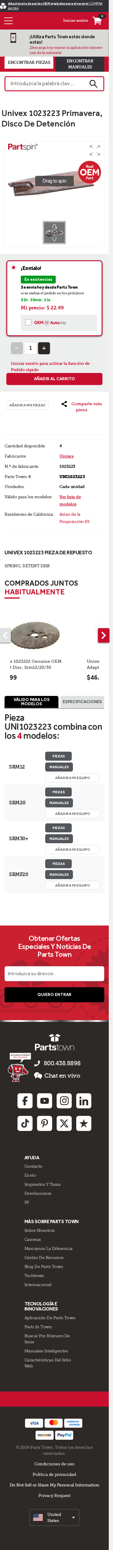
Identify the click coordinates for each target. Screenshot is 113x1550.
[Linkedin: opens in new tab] (83, 1100)
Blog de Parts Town (43, 1266)
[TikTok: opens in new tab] (25, 1123)
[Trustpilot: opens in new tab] (83, 1123)
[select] (54, 1517)
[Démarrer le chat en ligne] (20, 1067)
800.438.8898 (62, 1063)
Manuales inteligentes (46, 1350)
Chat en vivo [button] (62, 1075)
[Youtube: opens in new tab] (44, 1100)
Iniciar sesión (75, 20)
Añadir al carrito (54, 378)
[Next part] (103, 635)
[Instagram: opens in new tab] (64, 1100)
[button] (95, 150)
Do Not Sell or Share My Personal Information (54, 1485)
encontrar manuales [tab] (80, 64)
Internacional (38, 1284)
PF (26, 1202)
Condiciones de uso (54, 1463)
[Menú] (8, 20)
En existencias (38, 279)
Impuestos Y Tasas (42, 1184)
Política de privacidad (54, 1474)
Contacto (33, 1166)
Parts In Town (38, 1326)
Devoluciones (38, 1193)
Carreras (32, 1239)
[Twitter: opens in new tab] (64, 1123)
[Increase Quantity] (44, 348)
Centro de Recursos (44, 1257)
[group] (54, 181)
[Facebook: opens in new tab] (25, 1100)
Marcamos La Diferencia (48, 1248)
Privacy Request (54, 1495)
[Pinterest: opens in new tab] (44, 1123)
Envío (30, 1175)
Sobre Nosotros (39, 1230)
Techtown (34, 1275)
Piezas (58, 756)
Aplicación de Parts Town (50, 1317)
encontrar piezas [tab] (29, 62)
